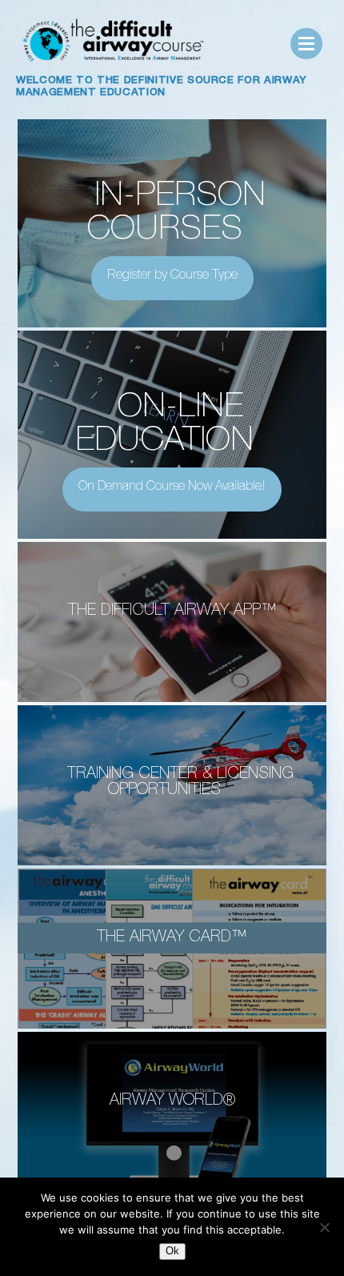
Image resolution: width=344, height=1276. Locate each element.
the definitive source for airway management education (161, 87)
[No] (324, 1227)
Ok (172, 1251)
